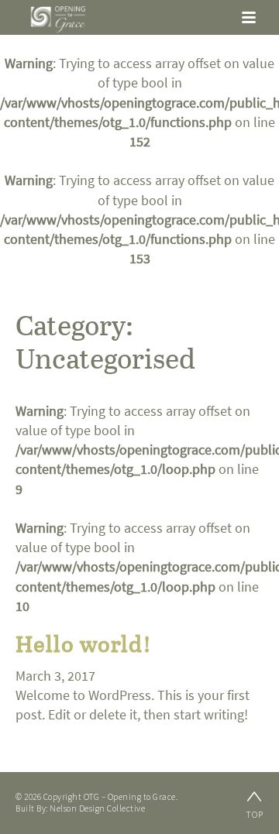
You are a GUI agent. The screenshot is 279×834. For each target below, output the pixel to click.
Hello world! (84, 643)
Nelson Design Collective (97, 808)
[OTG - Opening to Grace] (58, 19)
